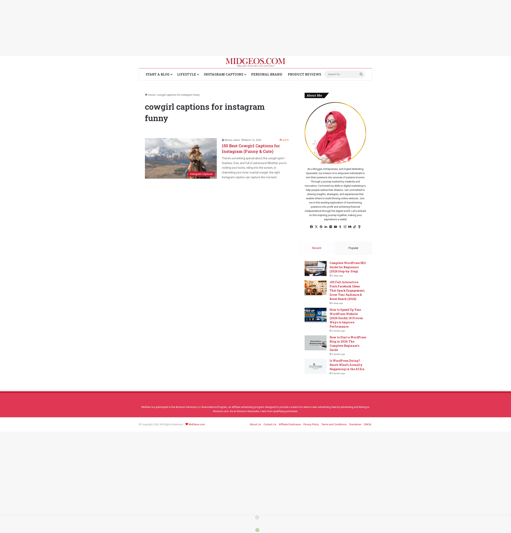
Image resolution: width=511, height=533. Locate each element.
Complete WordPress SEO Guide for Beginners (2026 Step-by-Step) (348, 267)
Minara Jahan (232, 140)
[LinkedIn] (325, 226)
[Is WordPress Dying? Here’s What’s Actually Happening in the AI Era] (316, 366)
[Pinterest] (321, 226)
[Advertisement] (120, 28)
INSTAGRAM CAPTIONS (223, 74)
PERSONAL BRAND (266, 74)
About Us (255, 424)
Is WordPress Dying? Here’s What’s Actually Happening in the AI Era (347, 365)
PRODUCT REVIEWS (304, 74)
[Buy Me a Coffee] (359, 226)
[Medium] (349, 226)
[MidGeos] (255, 62)
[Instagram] (345, 226)
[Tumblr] (340, 226)
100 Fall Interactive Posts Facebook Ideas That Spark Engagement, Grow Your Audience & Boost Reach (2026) (347, 290)
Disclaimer (355, 424)
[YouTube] (335, 226)
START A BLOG (157, 74)
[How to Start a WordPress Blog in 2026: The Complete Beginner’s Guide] (316, 342)
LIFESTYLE (186, 74)
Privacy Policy (311, 424)
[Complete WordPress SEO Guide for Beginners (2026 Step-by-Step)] (316, 268)
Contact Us (269, 424)
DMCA (367, 424)
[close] (257, 517)
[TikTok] (354, 226)
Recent (316, 248)
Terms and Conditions (334, 424)
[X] (316, 226)
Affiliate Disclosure (290, 424)
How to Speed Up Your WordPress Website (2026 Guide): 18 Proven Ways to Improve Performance (346, 318)
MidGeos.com (197, 424)
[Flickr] (330, 226)
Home (151, 94)
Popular (353, 248)
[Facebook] (311, 226)
